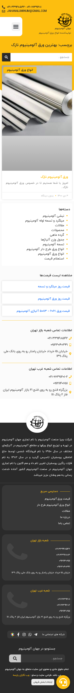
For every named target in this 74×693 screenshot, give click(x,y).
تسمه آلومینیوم (53, 244)
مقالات (59, 225)
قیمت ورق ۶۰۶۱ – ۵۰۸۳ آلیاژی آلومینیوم (43, 311)
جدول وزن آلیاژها (52, 240)
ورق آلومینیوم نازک (54, 177)
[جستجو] (6, 57)
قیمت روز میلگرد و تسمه (54, 287)
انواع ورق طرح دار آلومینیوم (45, 249)
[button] (16, 26)
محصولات (57, 230)
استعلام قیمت (54, 258)
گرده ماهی (57, 235)
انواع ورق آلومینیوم (51, 254)
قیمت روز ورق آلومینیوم (54, 299)
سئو (34, 675)
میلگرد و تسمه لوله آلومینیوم (44, 221)
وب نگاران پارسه (21, 675)
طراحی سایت (45, 675)
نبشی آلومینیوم (53, 216)
